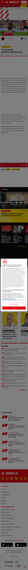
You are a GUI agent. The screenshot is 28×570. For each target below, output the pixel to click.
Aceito (14, 307)
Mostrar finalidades (14, 304)
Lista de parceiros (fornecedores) (9, 299)
